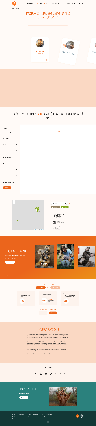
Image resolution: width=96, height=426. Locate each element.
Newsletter (39, 416)
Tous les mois (55, 287)
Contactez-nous (49, 414)
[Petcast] (60, 374)
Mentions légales (22, 414)
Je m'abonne (23, 397)
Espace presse (47, 416)
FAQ (42, 414)
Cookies (13, 414)
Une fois (41, 287)
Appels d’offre (22, 416)
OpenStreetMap (42, 229)
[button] (37, 209)
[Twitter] (55, 374)
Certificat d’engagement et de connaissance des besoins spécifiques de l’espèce (48, 25)
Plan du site (14, 416)
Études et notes (15, 418)
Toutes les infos (10, 262)
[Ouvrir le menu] (18, 3)
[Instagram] (35, 374)
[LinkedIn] (41, 374)
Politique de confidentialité (33, 414)
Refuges (65, 207)
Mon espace (69, 3)
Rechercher (7, 187)
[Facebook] (30, 374)
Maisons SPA (56, 207)
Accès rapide (54, 3)
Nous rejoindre (31, 416)
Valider (53, 312)
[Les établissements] (74, 3)
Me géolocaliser (74, 203)
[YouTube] (46, 374)
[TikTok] (51, 374)
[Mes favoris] (79, 3)
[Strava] (65, 374)
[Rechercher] (83, 3)
